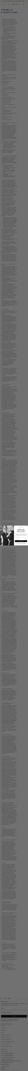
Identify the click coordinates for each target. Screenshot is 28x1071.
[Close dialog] (27, 526)
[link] (21, 543)
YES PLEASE (21, 541)
